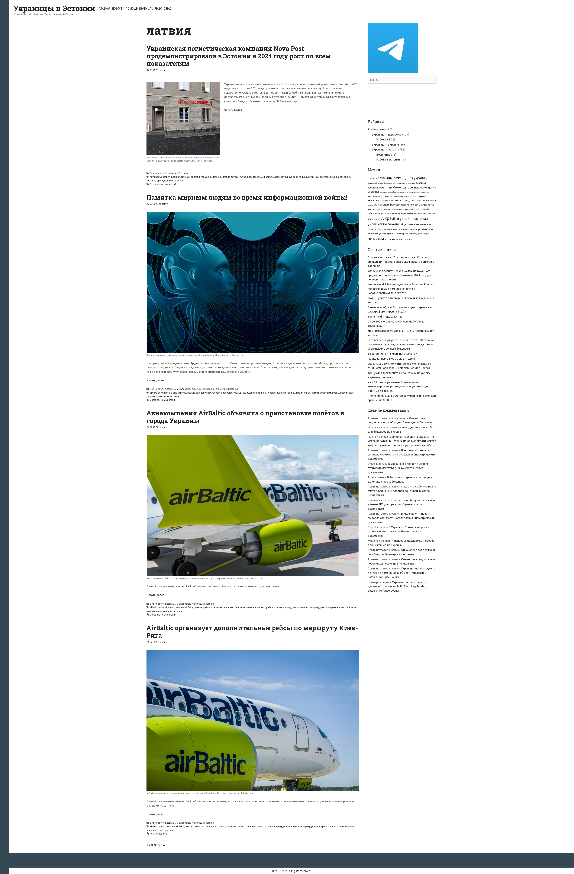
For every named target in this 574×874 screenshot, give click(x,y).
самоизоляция (398, 213)
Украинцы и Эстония (176, 173)
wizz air (163, 607)
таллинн (418, 213)
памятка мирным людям (325, 392)
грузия (400, 196)
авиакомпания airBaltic (180, 607)
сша (351, 392)
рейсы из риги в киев (332, 607)
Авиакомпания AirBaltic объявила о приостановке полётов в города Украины (245, 417)
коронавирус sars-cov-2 (408, 204)
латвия (235, 176)
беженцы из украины (410, 178)
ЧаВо (158, 8)
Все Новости (157, 173)
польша (303, 176)
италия (226, 176)
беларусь (388, 183)
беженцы (385, 178)
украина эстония (414, 219)
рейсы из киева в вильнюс (250, 607)
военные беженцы (393, 187)
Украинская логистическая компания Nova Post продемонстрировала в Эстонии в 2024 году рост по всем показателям (238, 56)
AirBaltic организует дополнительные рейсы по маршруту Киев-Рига (252, 631)
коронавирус (386, 204)
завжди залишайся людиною (250, 392)
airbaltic (154, 607)
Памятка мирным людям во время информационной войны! (247, 197)
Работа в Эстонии (388, 159)
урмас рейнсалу (409, 234)
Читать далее (233, 109)
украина (150, 180)
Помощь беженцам (140, 8)
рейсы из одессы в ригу (306, 607)
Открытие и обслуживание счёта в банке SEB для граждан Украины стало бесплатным (402, 491)
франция (161, 180)
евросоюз (226, 392)
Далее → (160, 845)
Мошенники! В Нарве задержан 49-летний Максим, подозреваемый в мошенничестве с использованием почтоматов (401, 289)
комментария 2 (158, 833)
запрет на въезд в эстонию (407, 200)
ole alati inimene (177, 392)
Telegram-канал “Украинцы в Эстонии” (393, 353)
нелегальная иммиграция (402, 209)
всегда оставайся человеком (203, 392)
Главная (104, 8)
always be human (159, 392)
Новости (118, 8)
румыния (313, 176)
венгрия (195, 176)
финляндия (163, 396)
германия (206, 176)
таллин (410, 213)
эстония (179, 180)
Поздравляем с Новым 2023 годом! (391, 358)
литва (243, 176)
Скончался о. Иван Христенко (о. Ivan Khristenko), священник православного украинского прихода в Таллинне (401, 262)
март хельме (374, 209)
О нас (167, 8)
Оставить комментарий (163, 184)
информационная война (281, 392)
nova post (155, 176)
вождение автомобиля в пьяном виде (394, 192)
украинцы (386, 229)
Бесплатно (383, 154)
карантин (424, 200)
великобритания (180, 176)
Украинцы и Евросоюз (177, 389)
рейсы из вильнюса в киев (218, 607)
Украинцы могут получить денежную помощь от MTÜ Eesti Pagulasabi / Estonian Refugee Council (401, 573)
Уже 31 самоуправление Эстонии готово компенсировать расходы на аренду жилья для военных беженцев (399, 386)
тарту (425, 213)
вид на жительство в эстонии (404, 183)
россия (344, 392)
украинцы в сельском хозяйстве (405, 230)
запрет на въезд (387, 201)
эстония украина (398, 239)
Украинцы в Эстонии (54, 8)
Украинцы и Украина (202, 389)
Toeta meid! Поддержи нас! (385, 316)
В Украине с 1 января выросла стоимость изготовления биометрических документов (401, 454)
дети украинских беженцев (414, 196)
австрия (165, 176)
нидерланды (254, 176)
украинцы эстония (390, 233)
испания (216, 176)
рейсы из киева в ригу (278, 607)
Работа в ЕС (384, 139)
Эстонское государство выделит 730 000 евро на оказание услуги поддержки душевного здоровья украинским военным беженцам (401, 344)
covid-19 (372, 178)
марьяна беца (385, 209)
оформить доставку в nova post (280, 176)
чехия (170, 180)
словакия (345, 176)
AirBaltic (187, 586)
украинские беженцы (385, 224)
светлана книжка (329, 176)
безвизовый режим (375, 183)
